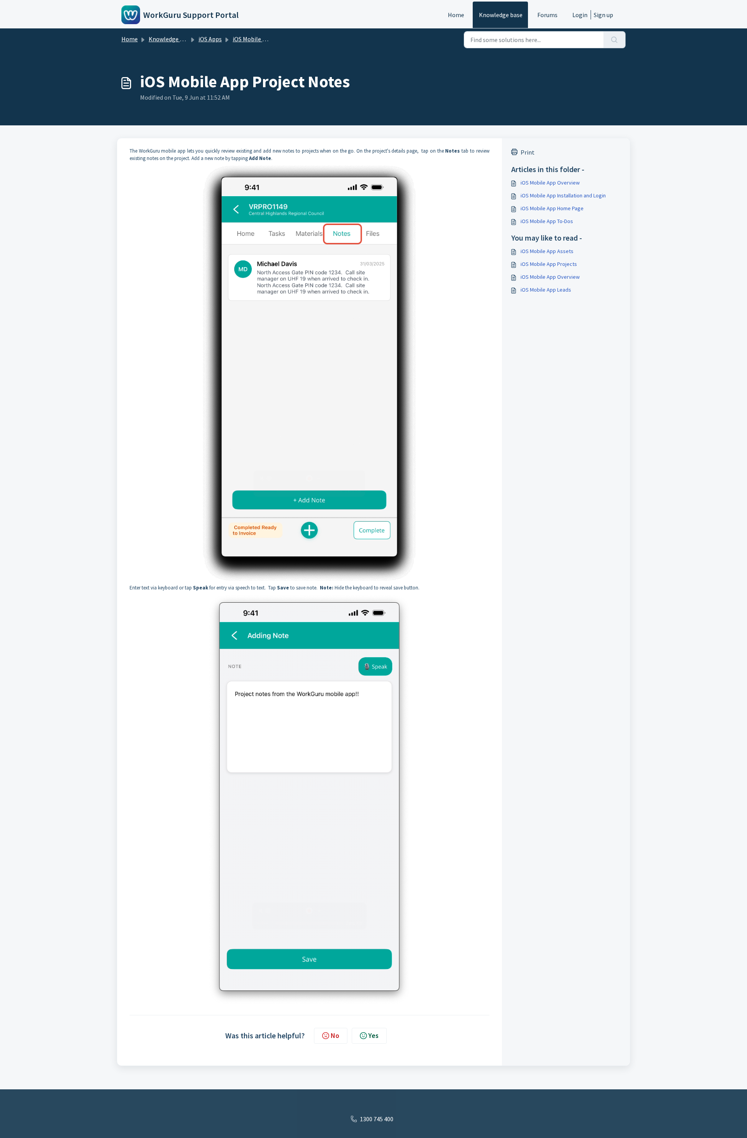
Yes (373, 1035)
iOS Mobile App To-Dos (547, 221)
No (335, 1035)
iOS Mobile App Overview (550, 182)
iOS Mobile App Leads (546, 289)
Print (528, 152)
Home (456, 15)
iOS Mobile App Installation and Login (563, 195)
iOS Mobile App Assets (547, 251)
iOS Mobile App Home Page (552, 208)
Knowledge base (501, 15)
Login (579, 15)
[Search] (614, 39)
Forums (547, 15)
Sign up (603, 15)
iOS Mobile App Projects (549, 263)
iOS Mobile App (253, 39)
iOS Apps (210, 39)
